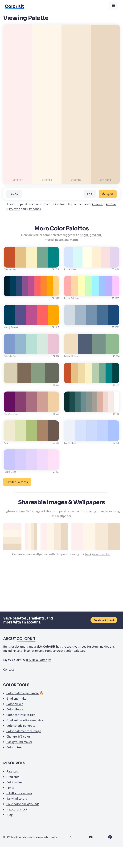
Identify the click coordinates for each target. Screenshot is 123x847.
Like (12, 194)
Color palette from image (23, 731)
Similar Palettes (17, 482)
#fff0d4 (96, 263)
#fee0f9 (53, 466)
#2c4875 (19, 292)
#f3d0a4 (53, 408)
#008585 (53, 263)
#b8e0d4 (31, 350)
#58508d (20, 321)
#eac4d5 (53, 350)
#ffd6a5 (74, 292)
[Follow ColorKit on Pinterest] (110, 837)
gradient (95, 235)
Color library (14, 709)
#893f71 (20, 408)
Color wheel (14, 782)
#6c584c (53, 437)
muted (49, 240)
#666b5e (52, 379)
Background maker (19, 742)
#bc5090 (31, 321)
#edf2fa (69, 437)
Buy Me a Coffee (36, 660)
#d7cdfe (20, 466)
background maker (97, 554)
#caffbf (88, 292)
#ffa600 (53, 321)
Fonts (10, 788)
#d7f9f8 (78, 263)
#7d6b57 (24, 379)
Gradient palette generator (24, 720)
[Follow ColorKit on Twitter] (71, 837)
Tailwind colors (16, 798)
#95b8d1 (20, 350)
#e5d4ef (114, 263)
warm (74, 240)
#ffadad (67, 292)
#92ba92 (112, 350)
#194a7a (113, 321)
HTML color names (19, 793)
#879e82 (38, 379)
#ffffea (87, 263)
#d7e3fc (80, 437)
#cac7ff (9, 466)
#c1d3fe (102, 437)
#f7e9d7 (14, 209)
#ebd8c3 (35, 209)
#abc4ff (114, 437)
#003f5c (9, 321)
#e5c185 (20, 263)
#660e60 (9, 408)
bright (84, 235)
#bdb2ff (109, 292)
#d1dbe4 (70, 321)
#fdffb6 (81, 292)
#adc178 (31, 437)
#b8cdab (95, 379)
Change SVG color (18, 736)
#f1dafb (42, 466)
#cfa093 (42, 408)
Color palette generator (22, 693)
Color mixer (14, 747)
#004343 (115, 379)
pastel (59, 240)
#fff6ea (111, 204)
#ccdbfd (91, 437)
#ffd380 (56, 292)
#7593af (91, 321)
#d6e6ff (68, 263)
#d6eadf (42, 350)
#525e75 (84, 350)
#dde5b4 (20, 437)
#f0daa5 (81, 379)
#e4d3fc (31, 466)
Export (109, 194)
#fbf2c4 (31, 263)
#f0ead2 (9, 437)
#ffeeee (97, 204)
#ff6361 (37, 292)
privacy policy (42, 837)
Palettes (12, 771)
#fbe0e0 (105, 263)
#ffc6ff (115, 292)
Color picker (14, 704)
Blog (9, 815)
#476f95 (102, 321)
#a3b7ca (80, 321)
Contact (8, 669)
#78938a (98, 350)
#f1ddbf (71, 350)
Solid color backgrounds (22, 804)
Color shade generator (21, 726)
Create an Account (104, 620)
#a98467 (42, 437)
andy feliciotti (28, 837)
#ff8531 (43, 292)
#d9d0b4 (11, 379)
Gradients (12, 777)
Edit (89, 194)
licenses (55, 837)
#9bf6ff (95, 292)
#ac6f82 (31, 408)
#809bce (9, 350)
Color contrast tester (20, 715)
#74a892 (42, 263)
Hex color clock (16, 809)
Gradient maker (16, 698)
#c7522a (9, 263)
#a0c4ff (102, 292)
